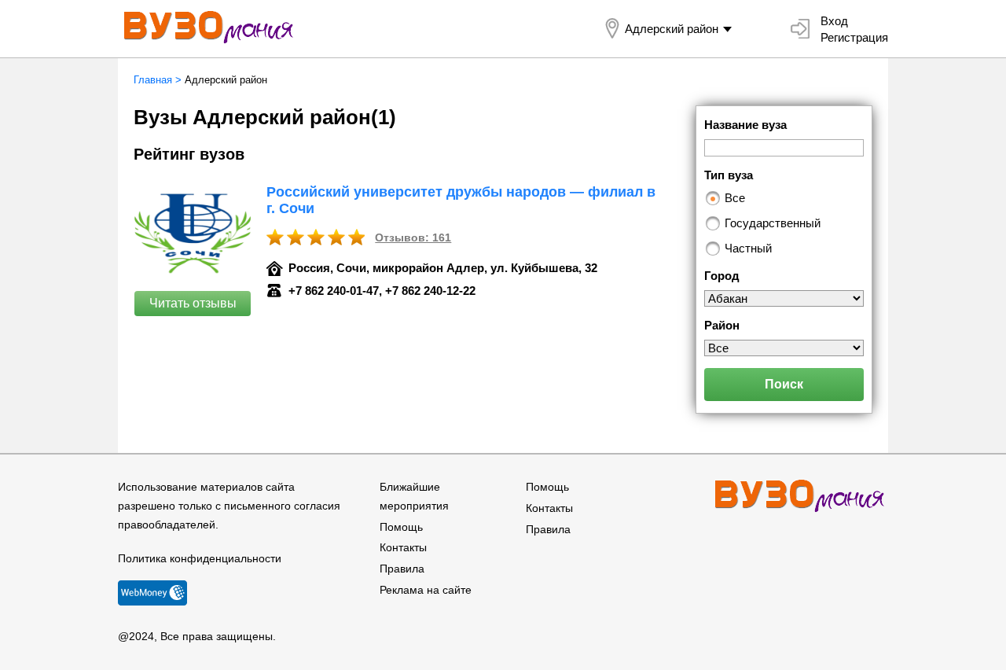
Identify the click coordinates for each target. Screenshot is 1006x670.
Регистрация (854, 37)
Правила (402, 568)
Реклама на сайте (426, 589)
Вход (834, 21)
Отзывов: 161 (413, 237)
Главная (153, 80)
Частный (748, 248)
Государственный (773, 223)
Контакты (403, 547)
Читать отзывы (193, 303)
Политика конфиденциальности (199, 558)
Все (735, 197)
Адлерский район (671, 28)
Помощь (401, 527)
